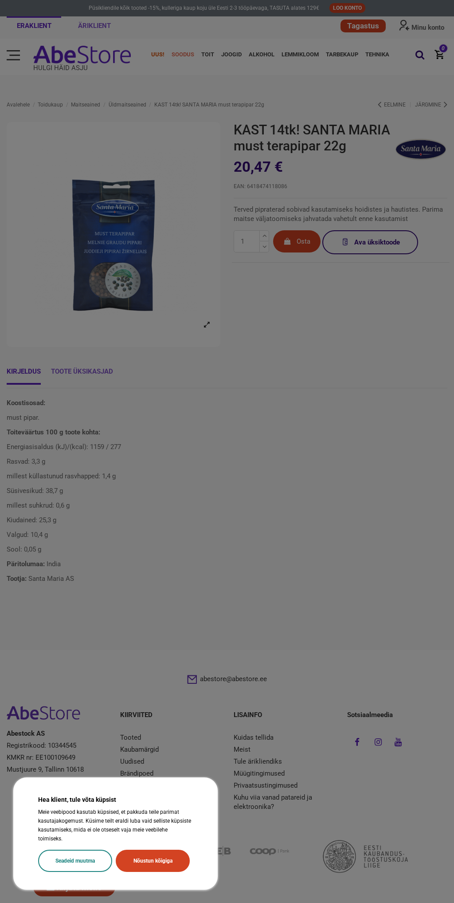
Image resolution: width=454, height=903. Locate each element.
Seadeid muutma (75, 861)
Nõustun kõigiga (152, 861)
